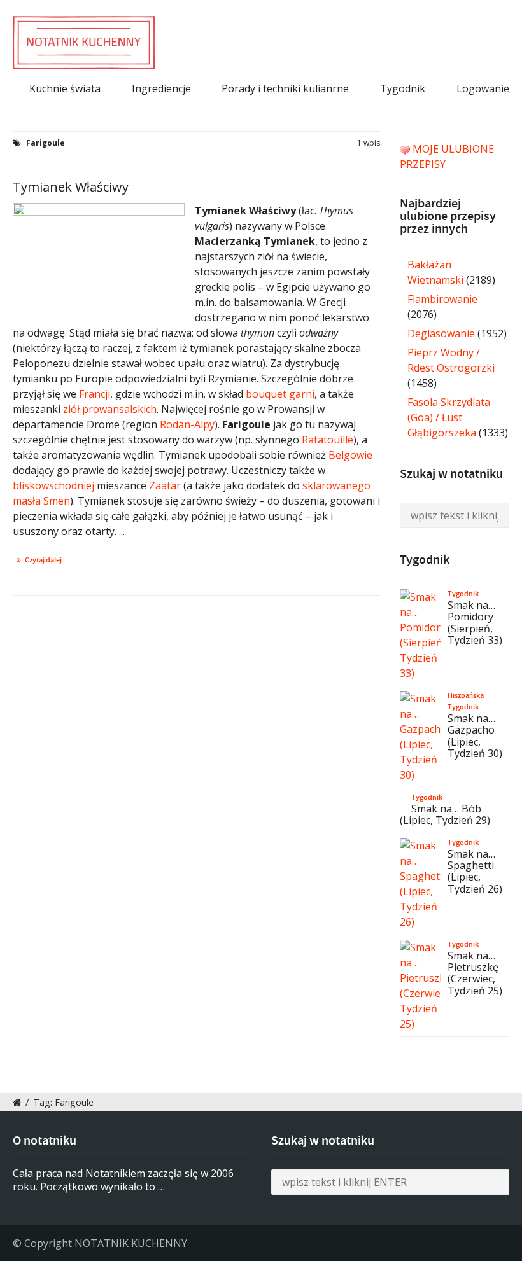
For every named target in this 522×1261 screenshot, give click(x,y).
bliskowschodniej (53, 485)
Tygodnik (402, 88)
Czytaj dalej (43, 560)
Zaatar (165, 485)
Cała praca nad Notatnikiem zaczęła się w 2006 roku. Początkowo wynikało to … (123, 1180)
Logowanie (482, 88)
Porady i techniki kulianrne (285, 88)
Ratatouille (327, 440)
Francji (94, 394)
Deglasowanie (441, 333)
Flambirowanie (442, 299)
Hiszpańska (466, 695)
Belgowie (350, 455)
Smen (56, 501)
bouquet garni (280, 394)
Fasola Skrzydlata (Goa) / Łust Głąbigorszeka (448, 417)
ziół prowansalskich (110, 409)
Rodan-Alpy (187, 424)
